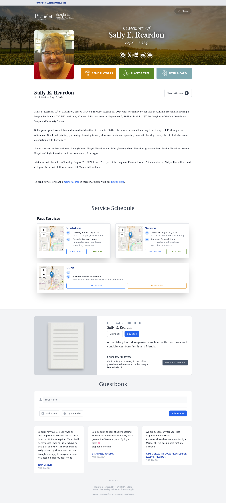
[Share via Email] (143, 55)
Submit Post (178, 413)
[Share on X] (129, 55)
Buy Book (132, 333)
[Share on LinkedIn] (136, 55)
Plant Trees (98, 251)
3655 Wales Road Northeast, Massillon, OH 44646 (98, 279)
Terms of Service (121, 489)
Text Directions (76, 251)
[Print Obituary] (150, 55)
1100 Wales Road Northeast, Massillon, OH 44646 (87, 244)
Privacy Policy (104, 489)
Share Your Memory (175, 362)
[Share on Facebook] (123, 55)
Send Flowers (157, 285)
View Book (115, 333)
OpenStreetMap (116, 494)
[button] (52, 235)
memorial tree (71, 181)
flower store (117, 181)
